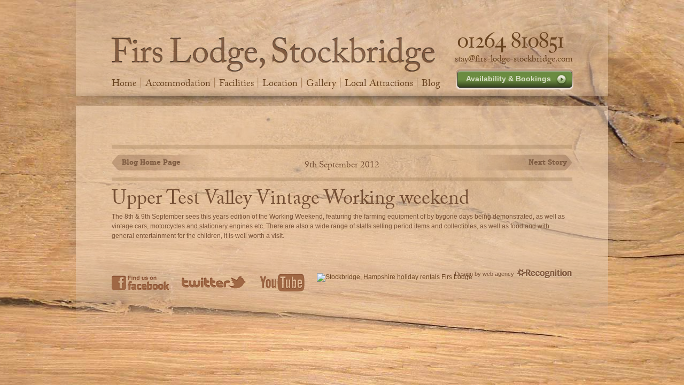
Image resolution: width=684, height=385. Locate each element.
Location (280, 83)
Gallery (321, 83)
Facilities (236, 83)
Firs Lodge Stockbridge (273, 54)
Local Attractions (379, 83)
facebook (140, 282)
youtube (282, 282)
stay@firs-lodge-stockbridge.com (514, 58)
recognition (544, 273)
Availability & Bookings (508, 78)
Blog (431, 83)
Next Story (547, 162)
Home (124, 83)
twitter (214, 282)
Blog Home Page (151, 162)
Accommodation (178, 83)
